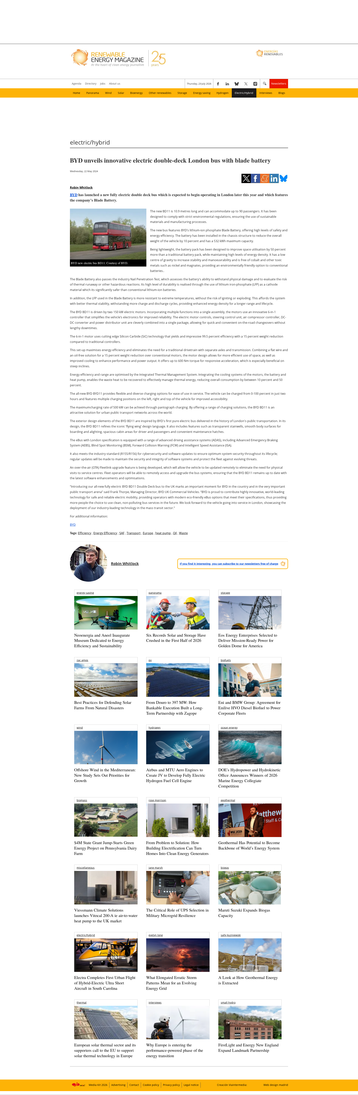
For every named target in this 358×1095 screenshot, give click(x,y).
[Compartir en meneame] (264, 178)
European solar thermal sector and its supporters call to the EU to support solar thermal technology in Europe (105, 1050)
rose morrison (157, 800)
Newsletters (278, 83)
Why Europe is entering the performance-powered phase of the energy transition (174, 1050)
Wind (108, 93)
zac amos (82, 660)
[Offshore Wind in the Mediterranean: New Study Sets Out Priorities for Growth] (105, 755)
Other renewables (160, 93)
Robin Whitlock (81, 188)
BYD (73, 194)
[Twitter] (246, 83)
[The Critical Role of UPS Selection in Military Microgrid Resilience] (177, 893)
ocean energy (229, 727)
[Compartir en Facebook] (255, 178)
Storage (182, 93)
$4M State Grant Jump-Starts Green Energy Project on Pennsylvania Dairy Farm (105, 848)
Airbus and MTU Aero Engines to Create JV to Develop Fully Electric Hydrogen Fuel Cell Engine (175, 775)
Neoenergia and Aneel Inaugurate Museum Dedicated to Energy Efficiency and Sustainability (102, 640)
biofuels (226, 660)
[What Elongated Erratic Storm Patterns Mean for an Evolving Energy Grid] (177, 957)
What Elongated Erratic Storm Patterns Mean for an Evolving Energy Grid (171, 983)
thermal (82, 1002)
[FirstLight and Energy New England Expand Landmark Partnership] (250, 1031)
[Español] (269, 53)
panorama (155, 593)
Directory (90, 83)
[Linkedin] (227, 83)
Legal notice (191, 1085)
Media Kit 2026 (98, 1085)
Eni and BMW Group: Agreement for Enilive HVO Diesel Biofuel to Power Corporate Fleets (249, 708)
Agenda (76, 83)
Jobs (102, 83)
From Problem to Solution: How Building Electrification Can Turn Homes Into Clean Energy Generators (177, 848)
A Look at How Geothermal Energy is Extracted (248, 980)
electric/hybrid (86, 935)
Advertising (118, 1085)
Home (76, 93)
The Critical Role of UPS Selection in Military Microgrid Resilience (177, 912)
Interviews (265, 93)
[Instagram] (255, 83)
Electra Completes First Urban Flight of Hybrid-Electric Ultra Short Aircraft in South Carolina (104, 983)
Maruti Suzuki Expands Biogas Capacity (244, 912)
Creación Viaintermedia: (232, 1085)
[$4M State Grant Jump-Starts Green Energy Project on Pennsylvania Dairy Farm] (105, 821)
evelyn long (156, 935)
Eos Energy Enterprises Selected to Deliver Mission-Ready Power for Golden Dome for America (247, 640)
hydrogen (155, 727)
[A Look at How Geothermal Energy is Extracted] (250, 962)
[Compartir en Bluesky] (283, 178)
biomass (82, 800)
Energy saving (202, 93)
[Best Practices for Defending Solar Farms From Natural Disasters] (105, 685)
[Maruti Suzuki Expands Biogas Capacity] (250, 895)
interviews (155, 1002)
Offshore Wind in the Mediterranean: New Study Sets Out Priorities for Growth (105, 775)
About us (114, 83)
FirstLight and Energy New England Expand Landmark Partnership (248, 1047)
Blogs (281, 93)
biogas (225, 867)
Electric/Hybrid (244, 93)
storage (225, 593)
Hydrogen (222, 93)
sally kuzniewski (231, 935)
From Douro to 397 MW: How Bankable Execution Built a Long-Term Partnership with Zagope (174, 708)
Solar (121, 93)
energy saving (85, 593)
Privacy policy (171, 1085)
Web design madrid (275, 1085)
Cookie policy (151, 1085)
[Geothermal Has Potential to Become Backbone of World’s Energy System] (250, 825)
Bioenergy (136, 93)
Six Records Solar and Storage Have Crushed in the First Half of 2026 (176, 637)
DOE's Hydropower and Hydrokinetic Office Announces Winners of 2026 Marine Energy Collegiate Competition (249, 777)
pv (150, 660)
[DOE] (250, 752)
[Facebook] (218, 83)
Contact (134, 1085)
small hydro (228, 1002)
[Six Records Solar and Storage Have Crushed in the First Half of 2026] (177, 617)
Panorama (92, 93)
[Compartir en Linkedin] (274, 178)
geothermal (228, 800)
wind (80, 727)
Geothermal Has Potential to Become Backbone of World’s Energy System (249, 845)
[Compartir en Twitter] (246, 178)
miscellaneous (86, 867)
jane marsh (156, 867)
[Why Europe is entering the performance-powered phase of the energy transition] (177, 1028)
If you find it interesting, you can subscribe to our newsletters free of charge (229, 563)
